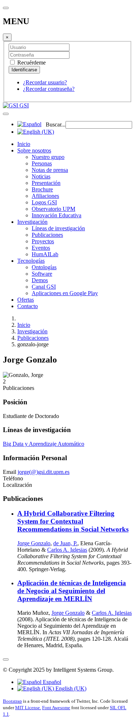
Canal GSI (44, 287)
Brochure (42, 189)
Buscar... (56, 124)
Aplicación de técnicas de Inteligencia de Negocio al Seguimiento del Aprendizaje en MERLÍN (71, 591)
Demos (40, 280)
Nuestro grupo (48, 157)
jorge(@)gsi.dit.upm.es (43, 472)
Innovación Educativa (56, 215)
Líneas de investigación (58, 228)
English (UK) (70, 688)
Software (42, 274)
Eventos (41, 248)
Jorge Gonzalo (33, 543)
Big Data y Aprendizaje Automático (43, 444)
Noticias (41, 176)
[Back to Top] (6, 659)
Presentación (46, 183)
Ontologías (44, 267)
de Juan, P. (65, 543)
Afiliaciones (45, 196)
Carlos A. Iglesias (67, 550)
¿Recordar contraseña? (49, 89)
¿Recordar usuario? (45, 82)
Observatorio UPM (53, 209)
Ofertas (25, 300)
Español (51, 682)
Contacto (27, 306)
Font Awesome (56, 707)
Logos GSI (44, 202)
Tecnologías (31, 261)
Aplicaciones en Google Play (65, 293)
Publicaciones (47, 235)
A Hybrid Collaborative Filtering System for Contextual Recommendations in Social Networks (73, 521)
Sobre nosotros (34, 150)
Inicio (23, 144)
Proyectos (43, 241)
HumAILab (45, 254)
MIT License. (28, 707)
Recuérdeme (31, 62)
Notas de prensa (50, 170)
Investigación (32, 222)
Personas (42, 163)
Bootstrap (12, 701)
